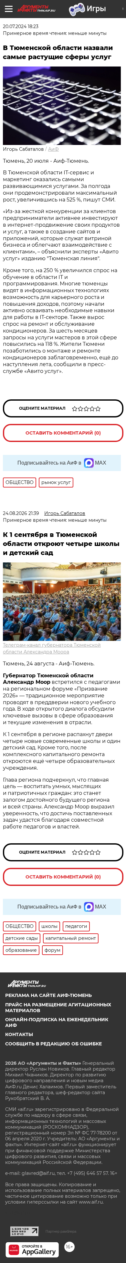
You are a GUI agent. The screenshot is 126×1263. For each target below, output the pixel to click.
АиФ (53, 149)
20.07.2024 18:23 (20, 26)
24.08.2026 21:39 (21, 513)
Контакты (19, 1034)
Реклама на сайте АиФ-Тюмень (48, 995)
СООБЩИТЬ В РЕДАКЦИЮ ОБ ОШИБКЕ (53, 1044)
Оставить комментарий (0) (63, 433)
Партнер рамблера (61, 1231)
